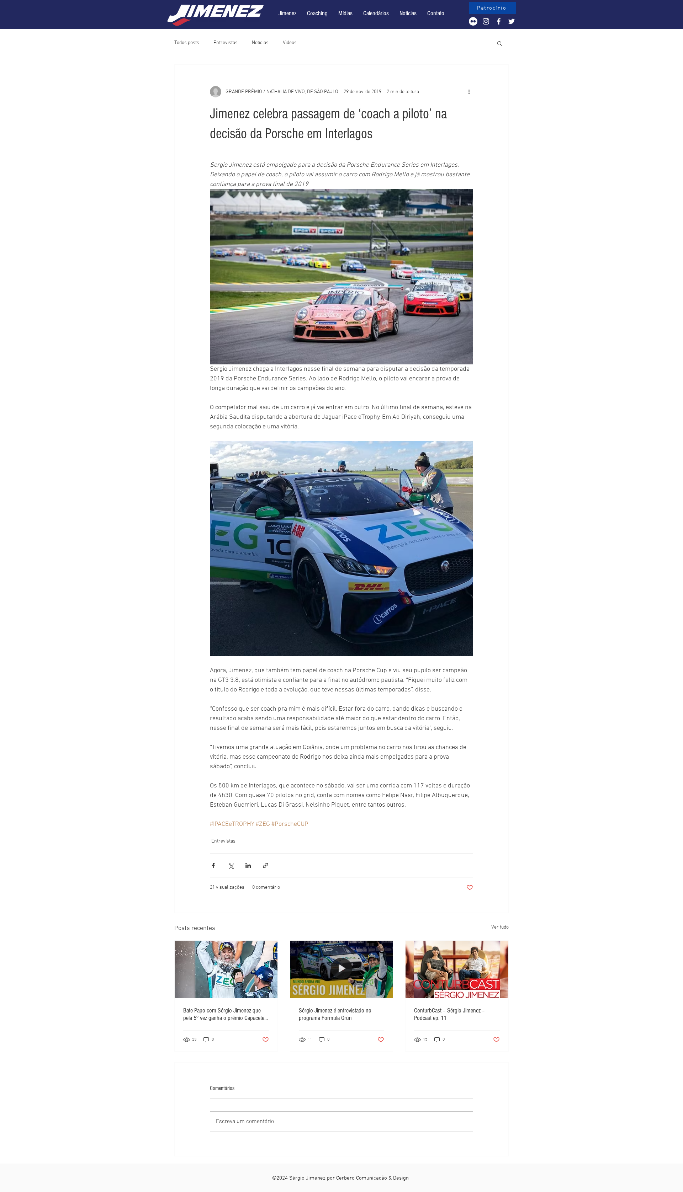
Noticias (260, 43)
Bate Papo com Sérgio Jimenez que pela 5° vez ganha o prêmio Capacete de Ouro (223, 1014)
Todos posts (186, 43)
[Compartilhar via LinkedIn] (248, 865)
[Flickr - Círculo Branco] (473, 21)
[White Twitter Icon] (511, 21)
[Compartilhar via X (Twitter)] (230, 865)
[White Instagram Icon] (486, 21)
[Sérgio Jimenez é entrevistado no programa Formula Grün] (341, 969)
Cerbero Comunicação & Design (372, 1178)
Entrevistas (225, 43)
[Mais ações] (469, 91)
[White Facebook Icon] (498, 21)
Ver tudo (500, 927)
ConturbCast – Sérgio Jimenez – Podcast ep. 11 (449, 1014)
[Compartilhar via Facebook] (213, 865)
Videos (290, 43)
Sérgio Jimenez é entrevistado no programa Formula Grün (335, 1014)
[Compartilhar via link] (265, 865)
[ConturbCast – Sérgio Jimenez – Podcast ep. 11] (457, 969)
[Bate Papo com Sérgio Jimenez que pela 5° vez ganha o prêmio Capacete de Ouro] (226, 969)
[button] (376, 13)
